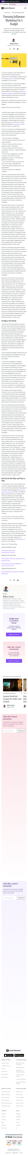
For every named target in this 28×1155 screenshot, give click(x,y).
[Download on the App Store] (9, 1055)
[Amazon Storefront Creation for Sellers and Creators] (12, 685)
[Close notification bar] (26, 1)
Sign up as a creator (14, 661)
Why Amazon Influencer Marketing (11, 563)
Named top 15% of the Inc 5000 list (12, 1)
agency (11, 78)
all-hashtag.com (17, 124)
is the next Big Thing (7, 565)
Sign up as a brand (14, 634)
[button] (25, 8)
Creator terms (8, 1152)
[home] (8, 8)
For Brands (5, 4)
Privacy (21, 1152)
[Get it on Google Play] (19, 1055)
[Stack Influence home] (14, 1050)
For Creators (12, 4)
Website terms (15, 1152)
